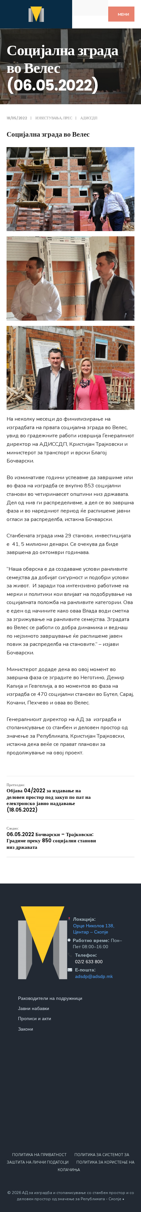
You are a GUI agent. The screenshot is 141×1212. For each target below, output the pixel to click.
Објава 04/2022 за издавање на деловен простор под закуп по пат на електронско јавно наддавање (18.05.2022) (49, 797)
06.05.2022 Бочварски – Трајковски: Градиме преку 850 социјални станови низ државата (51, 838)
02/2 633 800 (89, 961)
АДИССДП (88, 118)
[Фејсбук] (83, 7)
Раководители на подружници (50, 998)
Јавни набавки (33, 1008)
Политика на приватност (39, 1155)
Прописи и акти (34, 1018)
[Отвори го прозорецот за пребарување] (97, 7)
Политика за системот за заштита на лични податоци (68, 1159)
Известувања (48, 118)
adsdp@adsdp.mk (94, 976)
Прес (67, 118)
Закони (25, 1029)
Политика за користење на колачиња (96, 1166)
